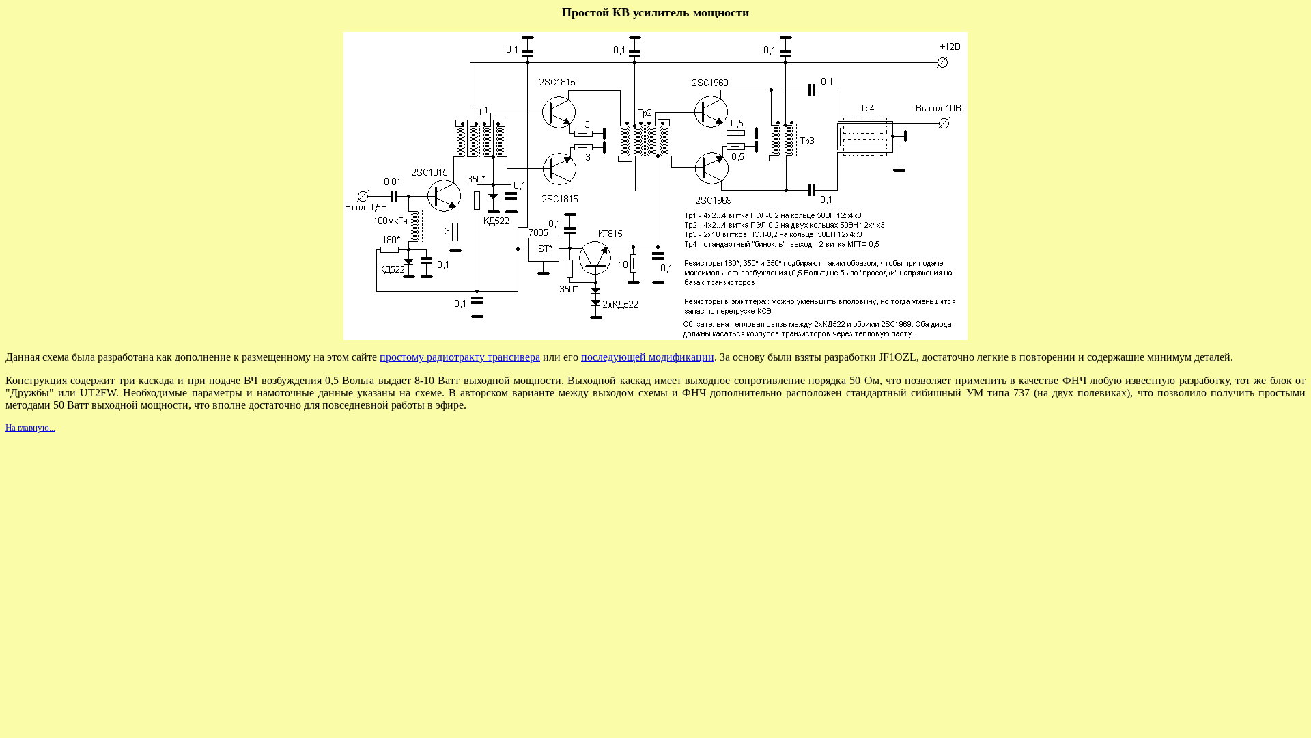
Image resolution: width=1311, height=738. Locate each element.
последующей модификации (647, 357)
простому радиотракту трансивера (460, 357)
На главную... (30, 427)
